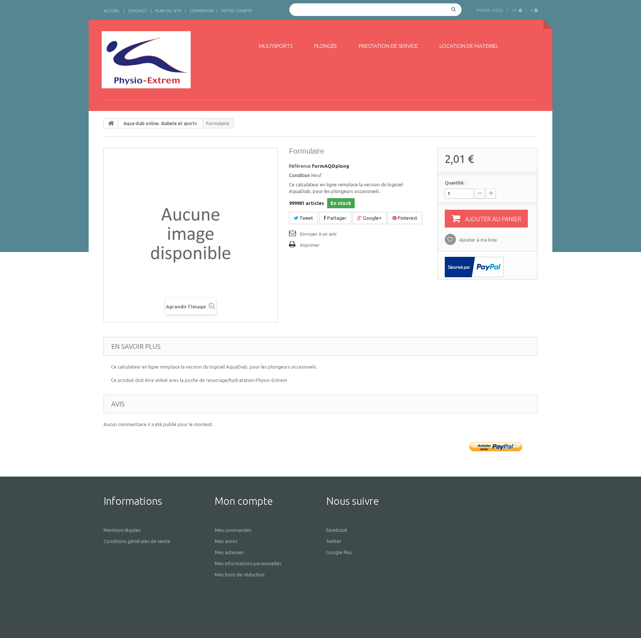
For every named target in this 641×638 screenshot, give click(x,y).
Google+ (372, 217)
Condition (299, 175)
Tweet (305, 217)
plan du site (168, 11)
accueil (111, 11)
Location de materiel (469, 46)
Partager (336, 217)
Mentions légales (121, 530)
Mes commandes (233, 530)
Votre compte (236, 11)
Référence (300, 166)
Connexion (202, 11)
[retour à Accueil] (111, 123)
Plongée (325, 46)
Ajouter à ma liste (477, 239)
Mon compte (244, 501)
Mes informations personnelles (248, 563)
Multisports (276, 46)
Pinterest (407, 217)
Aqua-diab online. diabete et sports (160, 123)
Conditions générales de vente (136, 541)
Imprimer (310, 245)
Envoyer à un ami (318, 233)
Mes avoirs (226, 541)
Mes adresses (229, 552)
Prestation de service (388, 46)
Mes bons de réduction (239, 574)
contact (137, 11)
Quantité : (455, 182)
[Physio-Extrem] (171, 59)
